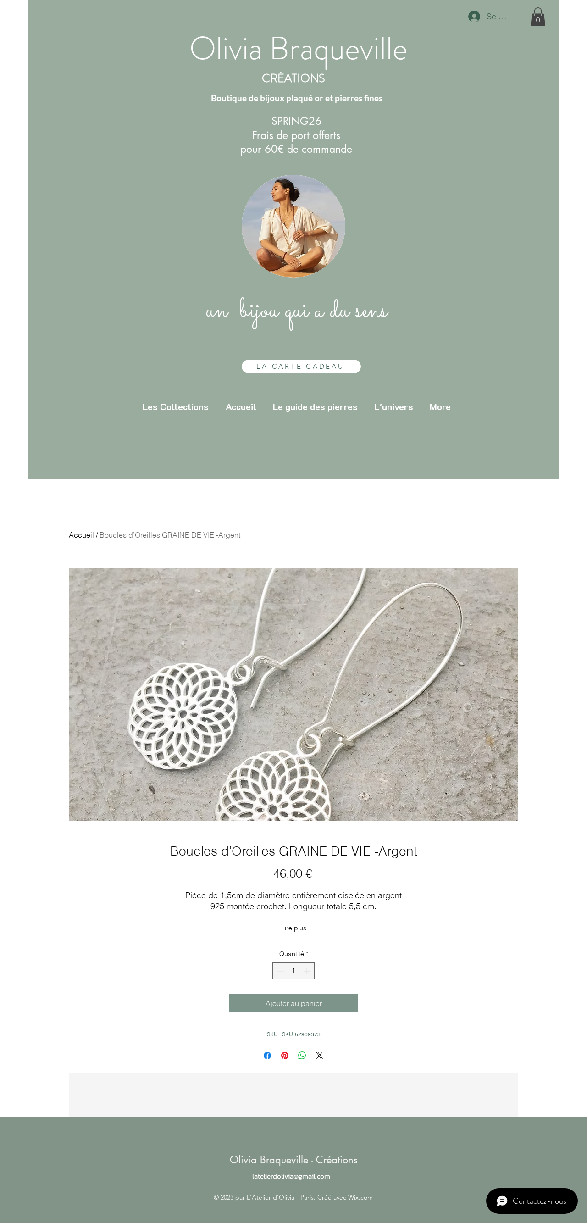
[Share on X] (319, 1055)
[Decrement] (279, 971)
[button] (538, 16)
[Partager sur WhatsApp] (302, 1055)
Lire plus (293, 928)
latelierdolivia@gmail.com (291, 1176)
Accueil (81, 534)
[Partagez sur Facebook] (267, 1055)
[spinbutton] (293, 971)
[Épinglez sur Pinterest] (284, 1055)
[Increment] (307, 971)
